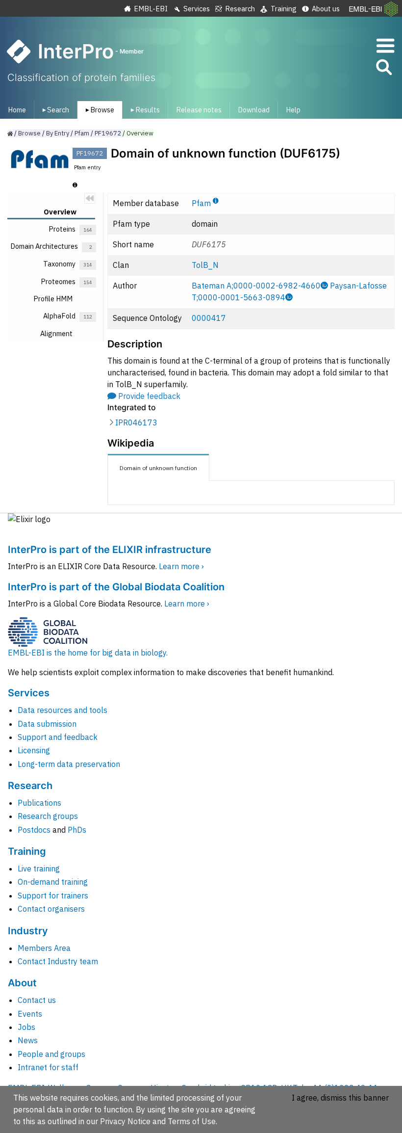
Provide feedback (149, 396)
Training (284, 8)
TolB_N (205, 265)
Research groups (48, 816)
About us (326, 8)
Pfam (201, 203)
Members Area (44, 948)
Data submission (47, 724)
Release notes (199, 109)
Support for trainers (53, 895)
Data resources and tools (62, 710)
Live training (39, 868)
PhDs (77, 830)
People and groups (51, 1054)
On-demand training (53, 882)
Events (30, 1014)
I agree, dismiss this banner (340, 1098)
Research (240, 8)
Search (54, 109)
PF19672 (108, 133)
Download (254, 109)
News (28, 1040)
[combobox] (339, 67)
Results (143, 109)
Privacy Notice (125, 1121)
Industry (28, 931)
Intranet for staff (48, 1067)
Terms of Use (192, 1121)
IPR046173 (136, 422)
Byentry (57, 133)
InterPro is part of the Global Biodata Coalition (116, 587)
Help (293, 109)
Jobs (26, 1027)
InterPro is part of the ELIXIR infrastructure (109, 549)
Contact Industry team (58, 961)
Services (196, 8)
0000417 (209, 318)
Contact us (37, 1000)
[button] (383, 69)
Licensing (34, 750)
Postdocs (34, 830)
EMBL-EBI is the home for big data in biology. (88, 653)
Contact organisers (51, 909)
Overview (139, 133)
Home (17, 109)
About (22, 983)
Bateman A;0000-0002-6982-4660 (256, 285)
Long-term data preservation (69, 764)
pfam (82, 133)
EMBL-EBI (151, 8)
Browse (98, 109)
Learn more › (181, 566)
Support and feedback (58, 737)
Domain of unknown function (158, 468)
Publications (39, 803)
